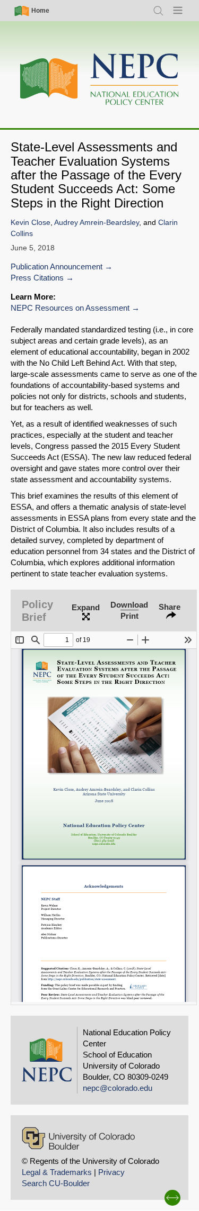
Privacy (111, 1172)
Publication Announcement (56, 266)
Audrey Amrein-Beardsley (96, 223)
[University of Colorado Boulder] (78, 1138)
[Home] (99, 79)
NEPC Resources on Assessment (70, 307)
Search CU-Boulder (56, 1183)
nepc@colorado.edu (117, 1087)
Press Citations (37, 277)
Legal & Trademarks (57, 1172)
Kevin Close (30, 223)
